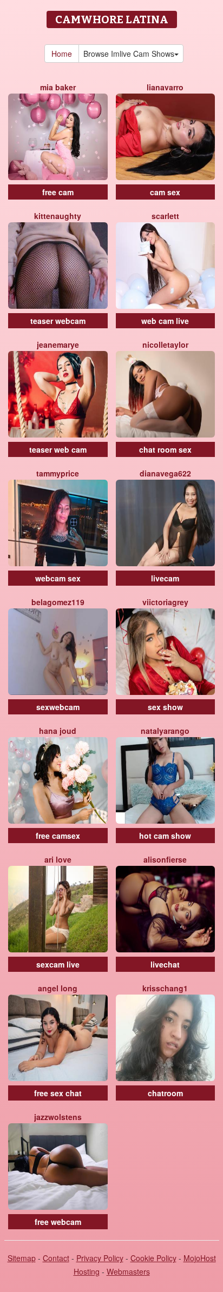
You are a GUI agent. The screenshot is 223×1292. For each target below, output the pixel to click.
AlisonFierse (165, 859)
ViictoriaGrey (165, 602)
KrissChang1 (165, 988)
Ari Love (57, 859)
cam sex (165, 192)
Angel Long (57, 988)
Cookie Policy (153, 1258)
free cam (58, 192)
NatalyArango (165, 730)
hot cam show (165, 835)
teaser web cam (58, 449)
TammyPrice (57, 473)
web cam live (165, 320)
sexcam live (58, 964)
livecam (165, 578)
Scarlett (165, 215)
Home (61, 53)
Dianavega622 (165, 473)
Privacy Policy (99, 1258)
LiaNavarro (165, 87)
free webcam (58, 1221)
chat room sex (165, 449)
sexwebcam (58, 706)
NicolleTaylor (165, 344)
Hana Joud (57, 730)
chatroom (165, 1093)
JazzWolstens (58, 1116)
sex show (165, 706)
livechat (165, 964)
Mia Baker (58, 87)
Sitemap (22, 1258)
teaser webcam (58, 320)
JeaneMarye (58, 344)
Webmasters (128, 1271)
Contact (56, 1258)
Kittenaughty (57, 215)
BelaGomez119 (57, 602)
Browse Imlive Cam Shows (128, 53)
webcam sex (58, 578)
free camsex (58, 835)
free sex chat (58, 1093)
